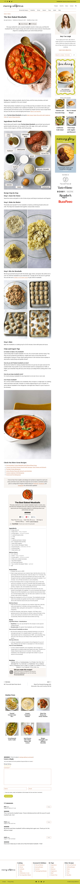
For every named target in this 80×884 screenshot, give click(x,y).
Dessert (44, 10)
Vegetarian (54, 871)
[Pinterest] (9, 1)
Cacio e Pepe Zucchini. (14, 117)
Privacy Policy (11, 881)
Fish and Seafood (71, 865)
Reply (49, 806)
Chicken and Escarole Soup (59, 112)
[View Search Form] (76, 6)
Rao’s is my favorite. (36, 111)
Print (22, 517)
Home (5, 13)
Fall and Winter (39, 865)
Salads (54, 10)
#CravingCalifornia (19, 674)
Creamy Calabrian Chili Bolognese (15, 473)
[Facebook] (5, 1)
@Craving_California (19, 673)
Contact (71, 6)
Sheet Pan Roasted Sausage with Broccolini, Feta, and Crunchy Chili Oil (41, 684)
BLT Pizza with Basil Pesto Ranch (12, 683)
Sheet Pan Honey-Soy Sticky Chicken (43, 715)
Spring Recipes (39, 867)
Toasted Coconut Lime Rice (12, 715)
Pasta (49, 10)
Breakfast (33, 10)
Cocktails (21, 869)
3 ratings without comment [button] (26, 757)
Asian (52, 867)
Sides (59, 10)
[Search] (74, 54)
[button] (25, 512)
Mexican (53, 869)
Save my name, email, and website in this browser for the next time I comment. (23, 792)
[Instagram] (7, 1)
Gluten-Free (54, 875)
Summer (37, 869)
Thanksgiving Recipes (41, 871)
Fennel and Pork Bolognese (13, 475)
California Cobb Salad (59, 129)
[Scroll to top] (77, 879)
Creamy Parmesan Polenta (27, 715)
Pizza (68, 871)
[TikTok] (12, 1)
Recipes (56, 6)
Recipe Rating (7, 764)
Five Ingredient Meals (25, 875)
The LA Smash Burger (71, 112)
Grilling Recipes (71, 867)
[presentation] (60, 104)
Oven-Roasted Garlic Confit (12, 739)
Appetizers (54, 865)
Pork (68, 873)
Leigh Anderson (8, 20)
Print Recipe (33, 24)
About (66, 6)
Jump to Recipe (23, 24)
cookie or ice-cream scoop (21, 277)
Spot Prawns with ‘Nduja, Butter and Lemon (27, 740)
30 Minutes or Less (24, 873)
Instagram (20, 485)
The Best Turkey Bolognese (13, 469)
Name (6, 788)
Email (30, 788)
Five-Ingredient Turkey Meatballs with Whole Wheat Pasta (21, 465)
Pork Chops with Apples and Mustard (71, 130)
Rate (34, 517)
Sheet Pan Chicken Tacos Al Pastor (69, 1)
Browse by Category (23, 10)
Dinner (38, 10)
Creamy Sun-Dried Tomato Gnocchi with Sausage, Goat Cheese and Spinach (26, 467)
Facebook (41, 483)
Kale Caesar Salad (31, 115)
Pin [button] (28, 517)
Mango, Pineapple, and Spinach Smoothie (43, 740)
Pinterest (35, 483)
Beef (52, 873)
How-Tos (61, 6)
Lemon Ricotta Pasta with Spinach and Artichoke (19, 471)
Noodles (69, 875)
